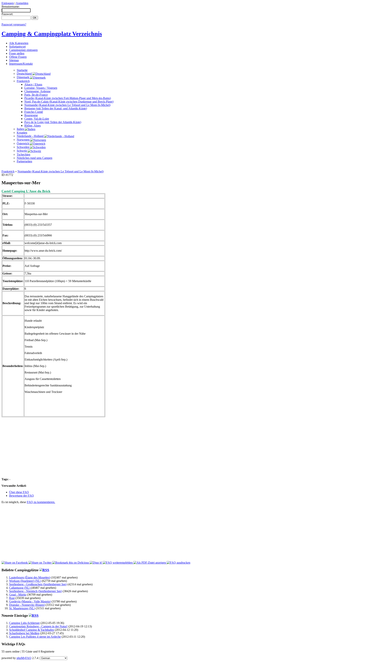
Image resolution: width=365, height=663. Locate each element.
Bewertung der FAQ (21, 495)
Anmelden (22, 3)
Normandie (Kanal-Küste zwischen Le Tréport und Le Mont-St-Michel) (67, 105)
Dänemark (23, 77)
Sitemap (14, 60)
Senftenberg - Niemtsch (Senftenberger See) (35, 591)
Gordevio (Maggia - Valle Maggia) (30, 601)
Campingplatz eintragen (23, 50)
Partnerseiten (24, 161)
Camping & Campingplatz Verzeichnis (52, 33)
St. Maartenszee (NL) (22, 608)
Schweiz (22, 150)
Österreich (23, 143)
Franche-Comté (33, 111)
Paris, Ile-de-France (36, 94)
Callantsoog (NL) (20, 587)
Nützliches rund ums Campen (34, 158)
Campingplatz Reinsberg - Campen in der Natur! (38, 626)
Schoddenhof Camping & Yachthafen (31, 629)
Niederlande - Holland (30, 136)
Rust (12, 598)
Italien (21, 129)
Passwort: (7, 14)
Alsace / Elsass (33, 84)
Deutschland (25, 73)
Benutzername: (11, 6)
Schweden (23, 147)
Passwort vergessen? (14, 24)
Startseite (22, 70)
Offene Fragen (18, 56)
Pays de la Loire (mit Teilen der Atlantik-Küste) (52, 122)
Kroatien (22, 132)
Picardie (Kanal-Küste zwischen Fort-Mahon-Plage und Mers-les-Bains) (67, 98)
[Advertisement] (182, 167)
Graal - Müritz (17, 594)
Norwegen (23, 139)
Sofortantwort (17, 46)
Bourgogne (31, 115)
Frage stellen (16, 53)
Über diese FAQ (19, 492)
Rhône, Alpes (32, 125)
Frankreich (23, 81)
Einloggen (8, 3)
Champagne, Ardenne (37, 91)
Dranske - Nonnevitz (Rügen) (27, 604)
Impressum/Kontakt (21, 63)
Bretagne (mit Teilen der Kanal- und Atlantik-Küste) (55, 108)
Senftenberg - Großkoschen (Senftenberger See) (38, 584)
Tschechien (23, 154)
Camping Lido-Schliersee (24, 623)
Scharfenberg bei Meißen (24, 633)
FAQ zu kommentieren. (41, 502)
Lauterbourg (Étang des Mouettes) (29, 577)
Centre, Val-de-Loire (36, 118)
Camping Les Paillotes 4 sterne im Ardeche (35, 636)
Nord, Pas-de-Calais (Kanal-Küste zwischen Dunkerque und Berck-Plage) (68, 101)
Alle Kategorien (18, 43)
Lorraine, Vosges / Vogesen (40, 87)
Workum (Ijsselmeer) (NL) (25, 580)
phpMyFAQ (24, 658)
